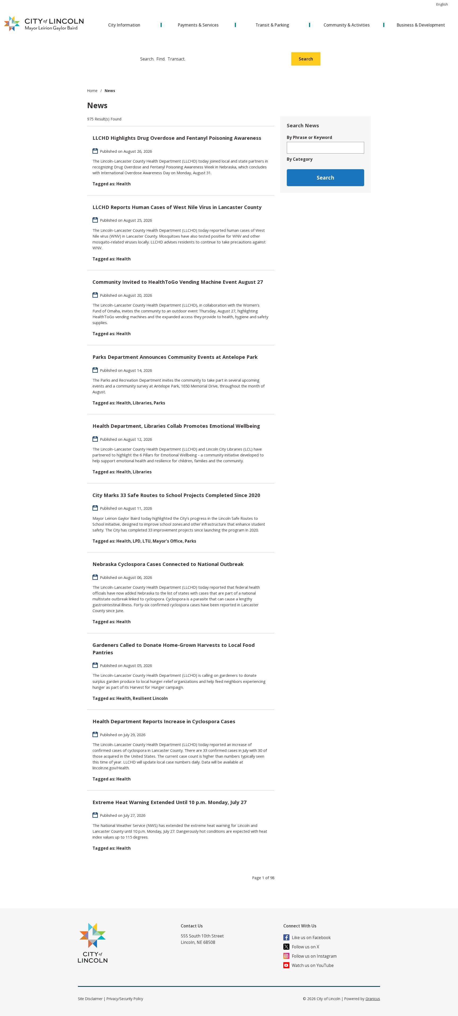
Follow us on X (305, 947)
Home (92, 90)
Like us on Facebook (311, 937)
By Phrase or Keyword (309, 137)
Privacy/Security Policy (125, 998)
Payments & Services (198, 25)
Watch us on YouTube (313, 965)
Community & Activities (347, 25)
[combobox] (444, 4)
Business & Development (421, 25)
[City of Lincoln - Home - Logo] (44, 24)
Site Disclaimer (90, 998)
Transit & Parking (272, 25)
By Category (299, 159)
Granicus (372, 998)
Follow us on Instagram (314, 956)
